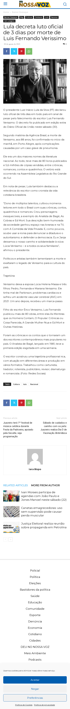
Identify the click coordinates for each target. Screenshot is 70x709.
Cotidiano (38, 17)
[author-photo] (35, 464)
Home (6, 12)
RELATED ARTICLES (15, 485)
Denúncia (35, 621)
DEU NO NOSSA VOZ (35, 646)
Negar (35, 688)
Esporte (35, 615)
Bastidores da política (35, 589)
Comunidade (35, 608)
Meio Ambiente (35, 653)
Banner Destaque (20, 12)
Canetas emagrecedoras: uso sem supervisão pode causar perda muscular (41, 511)
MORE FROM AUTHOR (45, 485)
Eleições (35, 583)
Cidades (35, 640)
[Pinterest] (21, 51)
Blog (21, 17)
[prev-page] (5, 539)
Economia (35, 627)
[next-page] (10, 539)
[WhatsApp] (29, 51)
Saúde (35, 596)
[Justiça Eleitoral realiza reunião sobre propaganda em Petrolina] (11, 527)
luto (25, 384)
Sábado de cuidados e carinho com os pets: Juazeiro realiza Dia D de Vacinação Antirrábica (54, 428)
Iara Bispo (35, 469)
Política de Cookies (23, 705)
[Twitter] (14, 51)
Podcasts (35, 659)
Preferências (35, 697)
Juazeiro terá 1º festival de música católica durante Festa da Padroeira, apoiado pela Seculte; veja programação (18, 429)
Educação (35, 602)
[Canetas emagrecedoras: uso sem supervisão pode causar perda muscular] (11, 511)
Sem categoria (9, 21)
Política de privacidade (44, 705)
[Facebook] (6, 51)
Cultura (29, 17)
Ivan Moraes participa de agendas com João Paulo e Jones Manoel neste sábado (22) (44, 496)
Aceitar (35, 679)
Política (35, 577)
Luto (46, 17)
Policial (35, 570)
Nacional (54, 17)
